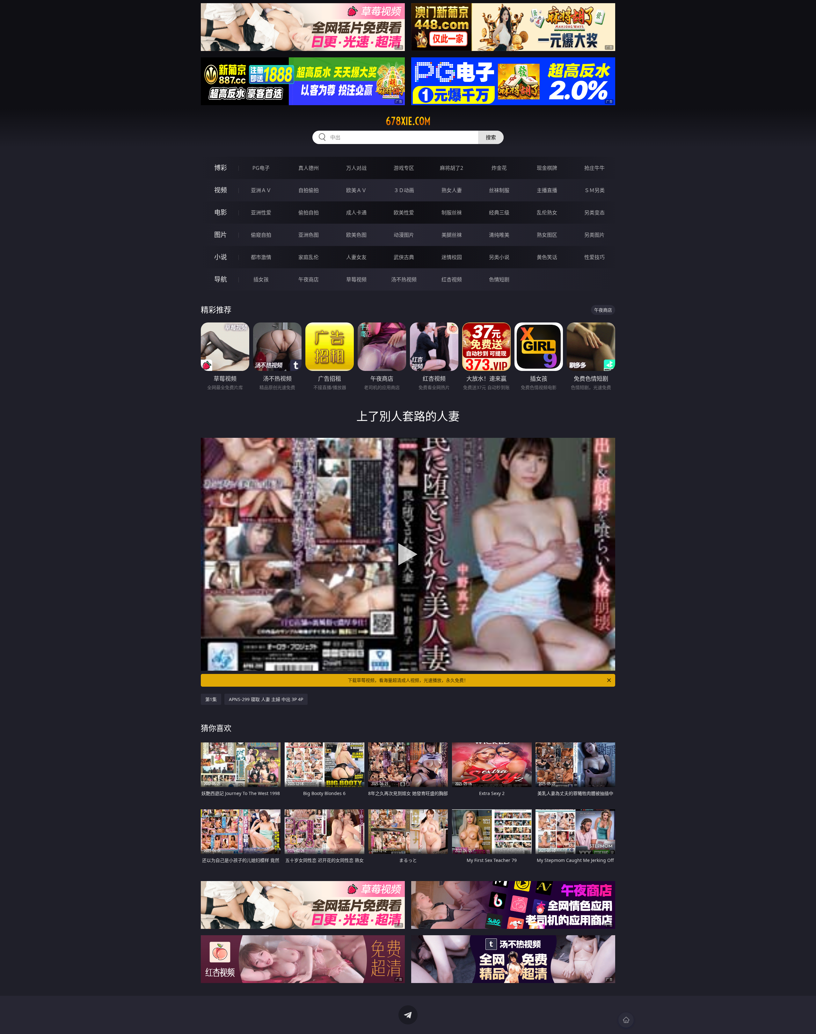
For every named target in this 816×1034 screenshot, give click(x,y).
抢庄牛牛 (594, 167)
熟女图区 (547, 234)
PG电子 (261, 167)
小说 (220, 257)
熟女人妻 (451, 190)
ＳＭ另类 (594, 190)
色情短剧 (499, 279)
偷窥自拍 (261, 234)
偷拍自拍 (308, 212)
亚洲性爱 (261, 212)
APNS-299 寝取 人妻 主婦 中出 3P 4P (266, 699)
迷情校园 (451, 257)
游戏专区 (404, 167)
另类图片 (594, 234)
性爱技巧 (594, 257)
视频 (220, 190)
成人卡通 (356, 212)
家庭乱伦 (308, 257)
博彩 (220, 167)
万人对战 (356, 167)
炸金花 (499, 167)
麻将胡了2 (451, 167)
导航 (220, 279)
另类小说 (499, 257)
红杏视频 (451, 279)
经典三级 (499, 212)
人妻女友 (356, 257)
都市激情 (261, 257)
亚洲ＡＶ (261, 190)
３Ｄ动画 (404, 190)
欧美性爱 (404, 212)
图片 (220, 234)
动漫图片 (404, 234)
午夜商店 (308, 279)
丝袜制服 (499, 190)
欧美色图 (356, 234)
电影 (220, 212)
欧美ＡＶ (356, 190)
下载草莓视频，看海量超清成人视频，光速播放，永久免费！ (408, 680)
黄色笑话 (547, 257)
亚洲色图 (308, 234)
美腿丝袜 (451, 234)
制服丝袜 (451, 212)
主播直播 (547, 190)
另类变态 (594, 212)
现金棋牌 (547, 167)
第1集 (211, 699)
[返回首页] (626, 1020)
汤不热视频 (404, 279)
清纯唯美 (499, 234)
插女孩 (261, 279)
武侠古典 (404, 257)
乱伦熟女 (547, 212)
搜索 (491, 137)
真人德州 (308, 167)
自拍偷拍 (308, 190)
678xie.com (408, 121)
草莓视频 (356, 279)
